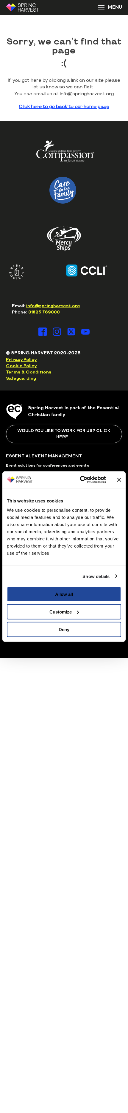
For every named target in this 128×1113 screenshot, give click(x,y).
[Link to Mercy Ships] (64, 239)
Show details (96, 576)
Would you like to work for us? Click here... (64, 434)
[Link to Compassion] (65, 153)
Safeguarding (21, 378)
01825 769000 (44, 312)
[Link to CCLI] (81, 270)
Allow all (64, 594)
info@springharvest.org (53, 306)
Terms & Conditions (28, 372)
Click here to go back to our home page (64, 106)
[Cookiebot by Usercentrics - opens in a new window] (80, 480)
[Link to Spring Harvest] (26, 7)
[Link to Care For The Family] (63, 190)
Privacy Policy (21, 360)
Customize (60, 611)
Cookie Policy (21, 366)
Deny (64, 629)
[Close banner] (119, 479)
